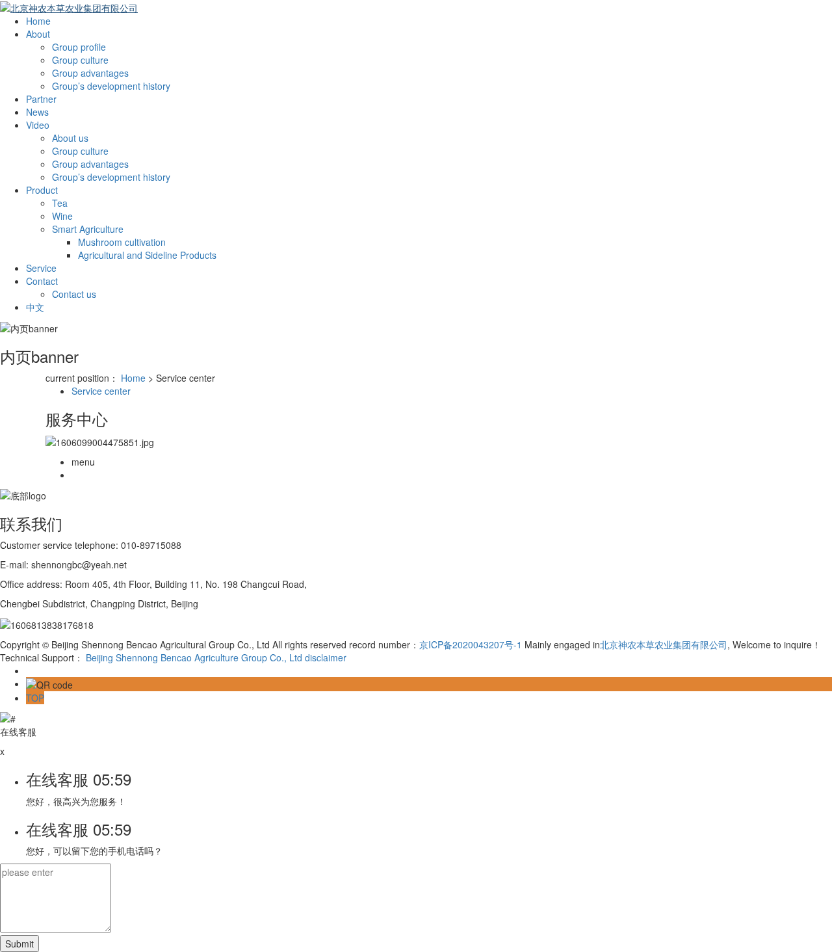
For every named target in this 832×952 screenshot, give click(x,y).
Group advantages (90, 72)
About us (70, 137)
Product (42, 189)
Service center (101, 390)
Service (41, 267)
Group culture (80, 59)
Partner (41, 98)
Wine (62, 215)
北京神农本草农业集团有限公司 (663, 644)
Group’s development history (111, 85)
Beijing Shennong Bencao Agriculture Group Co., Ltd (194, 657)
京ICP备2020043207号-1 (470, 644)
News (37, 111)
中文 (35, 306)
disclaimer (325, 657)
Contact (42, 280)
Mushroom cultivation (122, 241)
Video (37, 124)
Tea (60, 202)
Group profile (79, 46)
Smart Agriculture (88, 228)
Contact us (74, 293)
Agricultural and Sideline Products (147, 254)
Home (38, 20)
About (38, 33)
